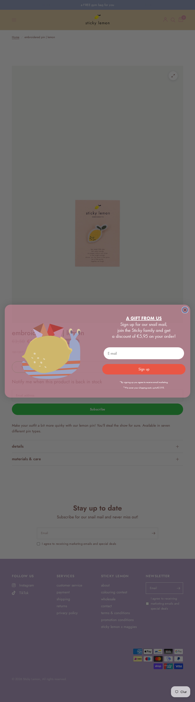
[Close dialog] (185, 310)
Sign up (143, 369)
